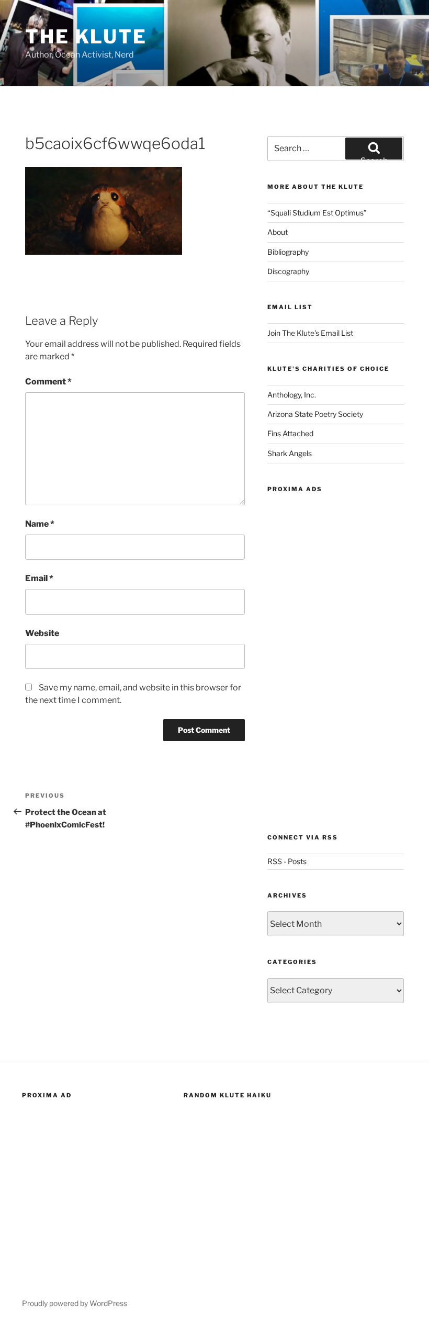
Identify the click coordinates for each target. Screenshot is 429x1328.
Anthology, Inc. (291, 394)
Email (39, 578)
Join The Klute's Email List (310, 332)
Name (39, 524)
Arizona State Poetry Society (315, 414)
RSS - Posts (287, 861)
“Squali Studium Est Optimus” (317, 212)
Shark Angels (289, 453)
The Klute (86, 36)
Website (42, 633)
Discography (288, 271)
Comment (48, 382)
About (277, 232)
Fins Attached (290, 433)
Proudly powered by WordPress (74, 1303)
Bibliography (288, 251)
